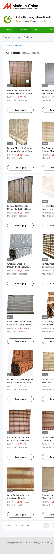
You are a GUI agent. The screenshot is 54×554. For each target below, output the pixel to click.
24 (15, 525)
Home (8, 29)
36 (22, 525)
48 (28, 525)
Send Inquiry (20, 110)
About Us (38, 29)
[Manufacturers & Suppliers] (21, 5)
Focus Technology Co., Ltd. (36, 542)
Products (24, 29)
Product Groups (15, 45)
